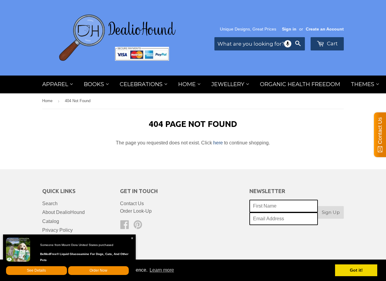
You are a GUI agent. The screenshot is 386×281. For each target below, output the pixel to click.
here (218, 142)
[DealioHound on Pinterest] (137, 226)
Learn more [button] (162, 270)
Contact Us (132, 203)
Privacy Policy (57, 230)
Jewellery (228, 84)
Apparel (56, 84)
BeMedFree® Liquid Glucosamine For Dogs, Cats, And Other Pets (84, 257)
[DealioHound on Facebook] (124, 226)
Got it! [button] (356, 270)
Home (187, 84)
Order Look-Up (136, 211)
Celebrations (142, 84)
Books (95, 84)
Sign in (289, 29)
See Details (36, 270)
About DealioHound (63, 212)
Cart (332, 43)
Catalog (50, 221)
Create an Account (325, 29)
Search (50, 203)
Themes (363, 84)
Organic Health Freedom (300, 84)
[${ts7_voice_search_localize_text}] (287, 43)
